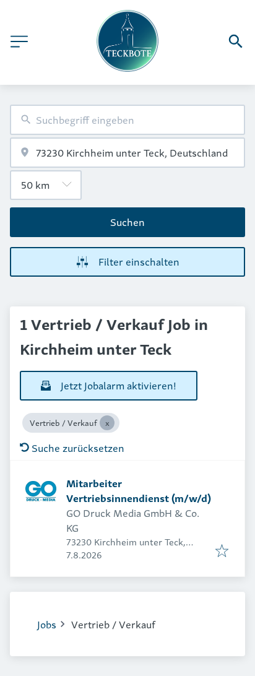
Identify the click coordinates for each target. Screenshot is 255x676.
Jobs (46, 624)
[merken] (222, 551)
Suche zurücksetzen (78, 448)
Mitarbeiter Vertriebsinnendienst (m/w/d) (138, 490)
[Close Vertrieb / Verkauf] (107, 422)
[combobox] (127, 120)
